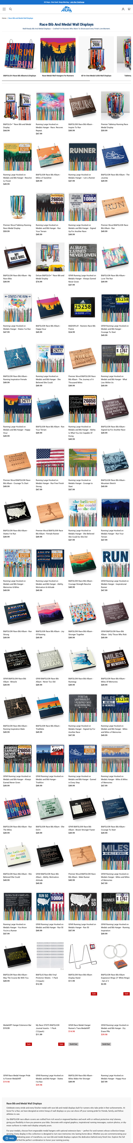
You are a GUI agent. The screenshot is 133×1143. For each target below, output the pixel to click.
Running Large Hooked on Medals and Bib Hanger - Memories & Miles (14, 584)
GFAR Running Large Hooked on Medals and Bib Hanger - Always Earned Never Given (17, 779)
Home (4, 18)
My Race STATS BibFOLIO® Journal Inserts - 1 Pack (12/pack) (47, 1028)
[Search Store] (10, 9)
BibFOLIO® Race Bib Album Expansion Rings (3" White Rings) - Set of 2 (115, 978)
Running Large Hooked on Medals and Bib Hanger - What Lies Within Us (114, 379)
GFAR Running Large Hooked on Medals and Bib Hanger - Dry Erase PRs (115, 1028)
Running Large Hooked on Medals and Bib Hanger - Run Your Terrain (48, 228)
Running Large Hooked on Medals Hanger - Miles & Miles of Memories (114, 779)
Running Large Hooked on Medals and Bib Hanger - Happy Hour (16, 430)
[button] (4, 9)
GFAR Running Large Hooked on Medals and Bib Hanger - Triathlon (49, 779)
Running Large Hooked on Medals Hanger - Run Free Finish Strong (50, 483)
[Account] (123, 9)
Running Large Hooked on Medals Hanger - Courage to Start (80, 483)
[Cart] (129, 9)
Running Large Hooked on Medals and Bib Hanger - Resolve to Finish (17, 178)
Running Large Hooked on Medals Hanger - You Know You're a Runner (15, 927)
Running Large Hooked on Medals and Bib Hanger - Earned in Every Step (82, 779)
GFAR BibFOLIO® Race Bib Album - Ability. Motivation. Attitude (47, 877)
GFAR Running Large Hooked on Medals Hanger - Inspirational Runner (115, 584)
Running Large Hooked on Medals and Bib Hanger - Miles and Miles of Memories (114, 729)
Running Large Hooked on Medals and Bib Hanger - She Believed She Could (48, 379)
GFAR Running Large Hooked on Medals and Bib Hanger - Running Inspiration (115, 927)
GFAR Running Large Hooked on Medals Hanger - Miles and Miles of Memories (115, 877)
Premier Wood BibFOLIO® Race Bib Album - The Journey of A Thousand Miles (82, 379)
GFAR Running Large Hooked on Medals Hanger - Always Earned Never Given (82, 278)
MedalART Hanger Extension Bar (17, 1025)
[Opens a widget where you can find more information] (10, 1138)
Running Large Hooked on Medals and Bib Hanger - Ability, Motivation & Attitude (49, 584)
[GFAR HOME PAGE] (66, 9)
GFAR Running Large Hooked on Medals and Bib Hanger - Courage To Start (115, 329)
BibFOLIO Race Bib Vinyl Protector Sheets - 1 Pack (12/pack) (47, 978)
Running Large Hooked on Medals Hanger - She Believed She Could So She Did (81, 533)
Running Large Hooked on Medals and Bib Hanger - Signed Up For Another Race (82, 228)
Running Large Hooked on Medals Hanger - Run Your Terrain (112, 533)
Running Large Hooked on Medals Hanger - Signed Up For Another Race (81, 729)
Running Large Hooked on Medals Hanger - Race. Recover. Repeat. (49, 127)
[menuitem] (123, 9)
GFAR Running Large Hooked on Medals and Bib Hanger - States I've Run (49, 1078)
